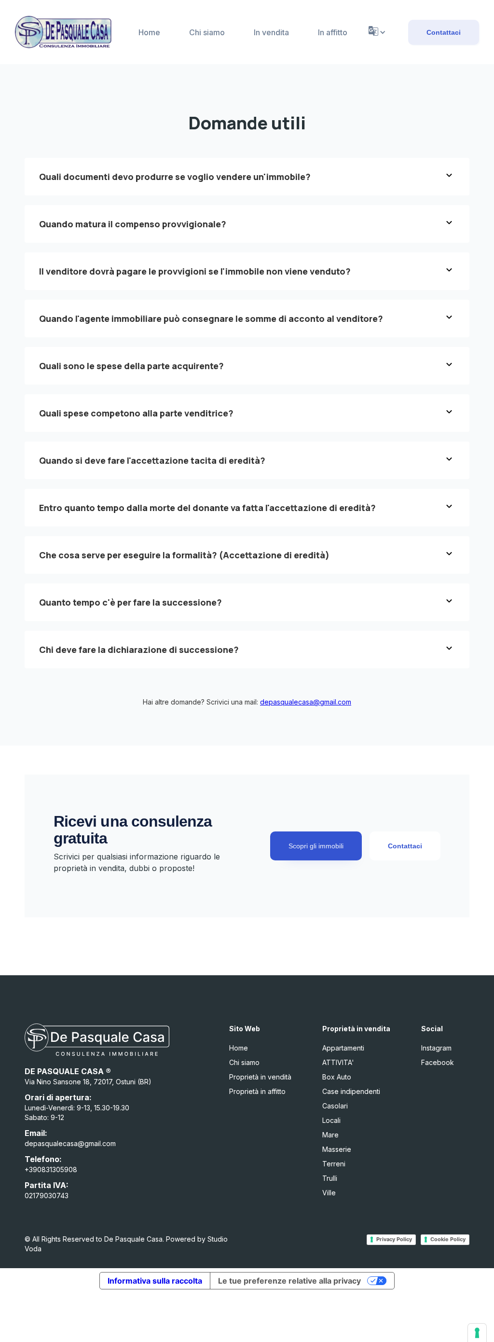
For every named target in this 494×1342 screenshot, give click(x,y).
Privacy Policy (394, 1239)
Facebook (437, 1062)
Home (149, 32)
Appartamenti (343, 1048)
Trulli (329, 1178)
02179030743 (47, 1195)
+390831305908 (51, 1169)
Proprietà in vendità (260, 1077)
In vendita (271, 32)
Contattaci (443, 32)
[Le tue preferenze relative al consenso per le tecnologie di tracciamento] (477, 1333)
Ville (329, 1193)
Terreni (333, 1164)
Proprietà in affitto (257, 1091)
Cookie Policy (448, 1239)
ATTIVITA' (338, 1062)
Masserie (336, 1149)
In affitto (332, 32)
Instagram (436, 1048)
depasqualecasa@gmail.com (305, 702)
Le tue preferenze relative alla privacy (289, 1281)
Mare (330, 1135)
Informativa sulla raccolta (155, 1281)
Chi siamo (207, 32)
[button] (376, 32)
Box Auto (336, 1077)
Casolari (335, 1106)
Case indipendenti (351, 1091)
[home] (63, 32)
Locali (331, 1120)
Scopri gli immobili (315, 846)
